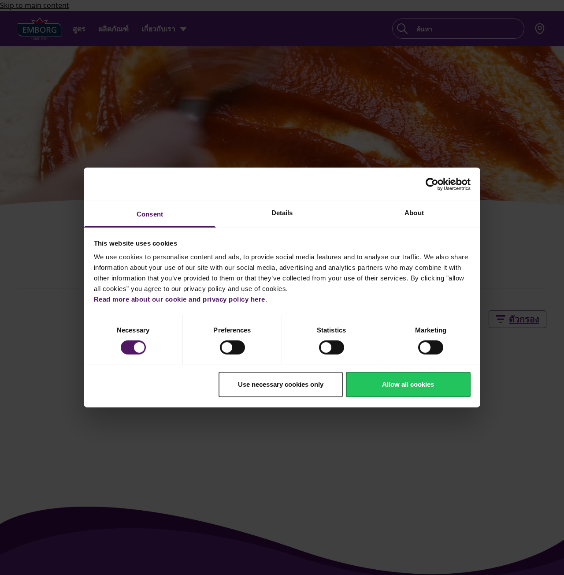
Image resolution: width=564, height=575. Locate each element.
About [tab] (414, 213)
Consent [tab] (150, 214)
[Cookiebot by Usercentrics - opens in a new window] (432, 183)
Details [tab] (282, 213)
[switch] (232, 347)
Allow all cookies (408, 384)
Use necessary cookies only (280, 384)
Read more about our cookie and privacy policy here (179, 299)
